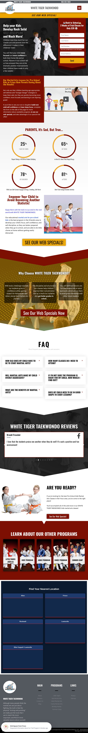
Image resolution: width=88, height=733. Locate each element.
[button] (79, 8)
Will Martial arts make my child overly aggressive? (21, 376)
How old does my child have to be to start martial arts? (20, 362)
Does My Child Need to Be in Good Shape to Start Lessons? (64, 393)
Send (72, 60)
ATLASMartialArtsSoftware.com (70, 729)
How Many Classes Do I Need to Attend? (63, 362)
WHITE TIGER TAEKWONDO (44, 8)
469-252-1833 (66, 2)
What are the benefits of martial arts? (21, 391)
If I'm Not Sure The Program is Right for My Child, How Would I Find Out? (64, 378)
